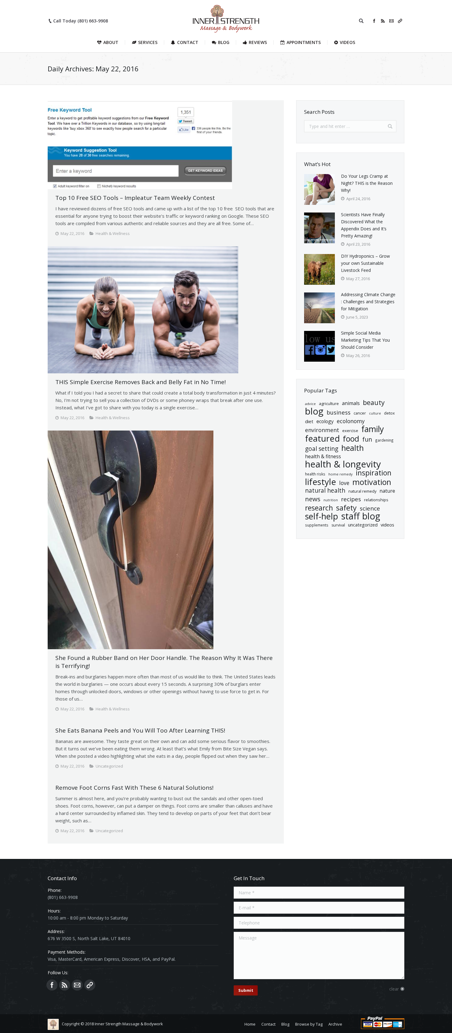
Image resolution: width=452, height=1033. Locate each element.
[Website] (400, 21)
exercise (350, 430)
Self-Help (321, 516)
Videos (387, 525)
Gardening (384, 440)
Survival (338, 525)
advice (310, 403)
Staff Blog (360, 516)
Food (351, 438)
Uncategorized (363, 525)
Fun (367, 439)
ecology (325, 421)
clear (394, 989)
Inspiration (373, 472)
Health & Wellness (113, 233)
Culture (375, 413)
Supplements (316, 524)
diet (309, 421)
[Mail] (391, 21)
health (352, 447)
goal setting (321, 448)
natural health (325, 490)
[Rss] (383, 21)
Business (339, 412)
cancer (360, 413)
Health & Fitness (323, 456)
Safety (346, 507)
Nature (387, 490)
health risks (315, 473)
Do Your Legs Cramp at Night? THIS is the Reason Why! (367, 183)
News (312, 499)
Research (319, 507)
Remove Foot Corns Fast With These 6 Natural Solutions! (134, 788)
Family (372, 429)
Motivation (371, 482)
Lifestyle (320, 481)
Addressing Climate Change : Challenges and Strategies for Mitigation (368, 302)
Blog (314, 411)
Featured (322, 438)
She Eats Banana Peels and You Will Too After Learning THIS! (140, 730)
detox (389, 413)
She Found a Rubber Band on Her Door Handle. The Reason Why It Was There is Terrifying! (164, 662)
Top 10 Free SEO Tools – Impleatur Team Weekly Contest (135, 198)
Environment (322, 430)
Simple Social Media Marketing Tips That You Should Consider (365, 340)
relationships (376, 500)
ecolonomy (351, 421)
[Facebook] (374, 21)
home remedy (340, 474)
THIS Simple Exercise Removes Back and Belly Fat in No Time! (140, 382)
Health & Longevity (343, 464)
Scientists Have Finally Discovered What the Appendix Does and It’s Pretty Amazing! (364, 225)
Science (370, 508)
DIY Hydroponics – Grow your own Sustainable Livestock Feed (365, 263)
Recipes (351, 499)
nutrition (330, 500)
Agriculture (329, 403)
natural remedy (362, 491)
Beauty (374, 402)
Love (344, 483)
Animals (351, 403)
